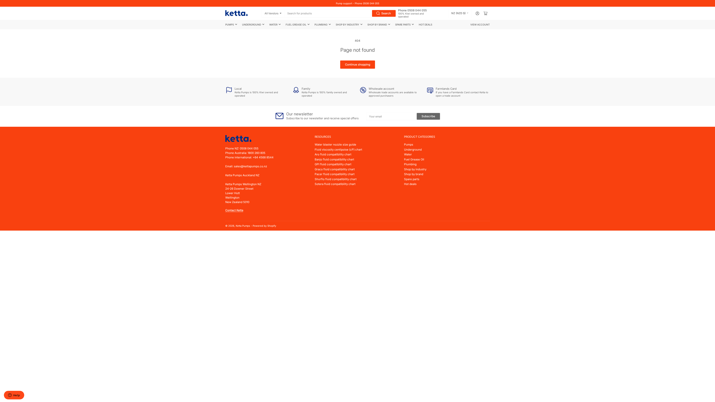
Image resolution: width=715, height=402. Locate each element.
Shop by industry (347, 24)
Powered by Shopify (264, 225)
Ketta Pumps (243, 225)
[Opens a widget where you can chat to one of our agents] (14, 395)
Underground (251, 24)
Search (386, 13)
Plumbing (321, 24)
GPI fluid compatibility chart (333, 164)
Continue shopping (357, 64)
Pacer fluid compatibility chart (335, 174)
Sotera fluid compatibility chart (335, 184)
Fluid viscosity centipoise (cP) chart (338, 149)
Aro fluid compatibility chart (333, 154)
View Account (480, 24)
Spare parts (403, 24)
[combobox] (340, 13)
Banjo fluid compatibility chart (334, 159)
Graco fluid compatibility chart (335, 169)
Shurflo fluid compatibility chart (336, 179)
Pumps (229, 24)
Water (273, 24)
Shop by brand (377, 24)
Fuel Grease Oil (296, 24)
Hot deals (425, 24)
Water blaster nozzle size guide (335, 144)
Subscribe (428, 116)
